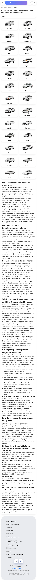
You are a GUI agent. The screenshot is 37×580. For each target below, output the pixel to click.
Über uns (10, 530)
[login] (34, 3)
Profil (9, 551)
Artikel (10, 527)
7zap (4, 7)
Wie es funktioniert (13, 524)
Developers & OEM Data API (19, 568)
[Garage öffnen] (30, 3)
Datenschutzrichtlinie (14, 537)
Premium (10, 533)
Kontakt (10, 557)
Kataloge (9, 7)
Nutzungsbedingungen (14, 545)
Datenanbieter (12, 548)
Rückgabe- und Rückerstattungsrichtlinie (15, 541)
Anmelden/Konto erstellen (15, 554)
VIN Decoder (12, 521)
